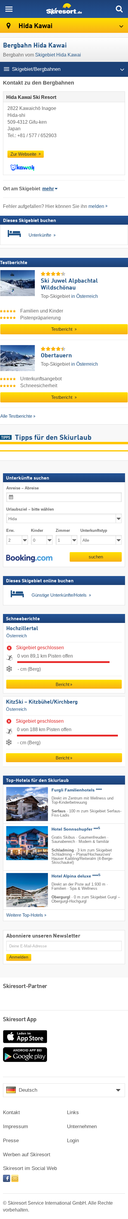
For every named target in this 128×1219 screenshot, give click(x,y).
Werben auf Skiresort (26, 1154)
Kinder (37, 531)
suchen (96, 556)
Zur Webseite (24, 154)
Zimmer (63, 531)
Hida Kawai (34, 26)
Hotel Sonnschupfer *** (75, 829)
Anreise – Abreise (22, 488)
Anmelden (18, 957)
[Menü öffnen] (9, 9)
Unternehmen (82, 1126)
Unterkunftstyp (93, 531)
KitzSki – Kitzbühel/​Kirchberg (42, 702)
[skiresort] (64, 9)
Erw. (10, 531)
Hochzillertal (22, 629)
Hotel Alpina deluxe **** (75, 876)
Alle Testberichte (16, 416)
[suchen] (119, 9)
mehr (48, 188)
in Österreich (84, 296)
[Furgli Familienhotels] (18, 804)
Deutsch (28, 1090)
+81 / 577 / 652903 (37, 135)
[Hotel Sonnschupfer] (18, 843)
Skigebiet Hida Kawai (58, 54)
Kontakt (11, 1112)
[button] (29, 558)
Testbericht (62, 329)
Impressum (15, 1126)
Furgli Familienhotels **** (76, 790)
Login (73, 1140)
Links (73, 1112)
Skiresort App (20, 1020)
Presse (11, 1140)
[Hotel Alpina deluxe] (18, 890)
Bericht (62, 684)
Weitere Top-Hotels (24, 915)
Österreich (16, 635)
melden (96, 206)
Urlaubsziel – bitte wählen (30, 509)
